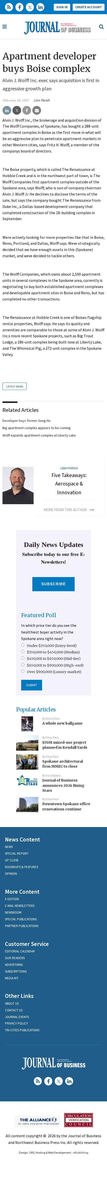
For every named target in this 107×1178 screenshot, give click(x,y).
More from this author (65, 510)
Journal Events (17, 1017)
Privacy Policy (16, 1023)
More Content (22, 891)
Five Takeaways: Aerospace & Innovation (69, 484)
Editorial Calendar (20, 951)
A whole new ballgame (62, 723)
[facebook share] (26, 110)
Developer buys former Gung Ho (26, 420)
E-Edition (12, 899)
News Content (22, 839)
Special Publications (21, 919)
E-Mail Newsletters (19, 906)
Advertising (14, 965)
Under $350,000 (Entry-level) (52, 645)
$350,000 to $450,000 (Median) (53, 652)
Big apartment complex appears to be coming (36, 428)
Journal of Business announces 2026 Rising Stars (63, 785)
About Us (12, 1003)
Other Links (19, 995)
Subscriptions (16, 971)
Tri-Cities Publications (22, 1030)
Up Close (12, 860)
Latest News (14, 386)
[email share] (36, 110)
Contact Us (13, 1010)
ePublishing (80, 1152)
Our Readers (15, 958)
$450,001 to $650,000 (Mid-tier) (54, 658)
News (9, 847)
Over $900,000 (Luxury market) (54, 672)
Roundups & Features (21, 867)
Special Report (17, 853)
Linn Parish (42, 100)
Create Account (88, 7)
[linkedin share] (6, 110)
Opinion (11, 874)
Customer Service (27, 943)
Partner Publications (21, 926)
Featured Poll (38, 615)
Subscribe (53, 584)
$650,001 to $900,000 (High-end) (55, 665)
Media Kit (11, 978)
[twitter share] (16, 110)
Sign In (62, 7)
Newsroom (13, 912)
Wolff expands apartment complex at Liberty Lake (39, 435)
